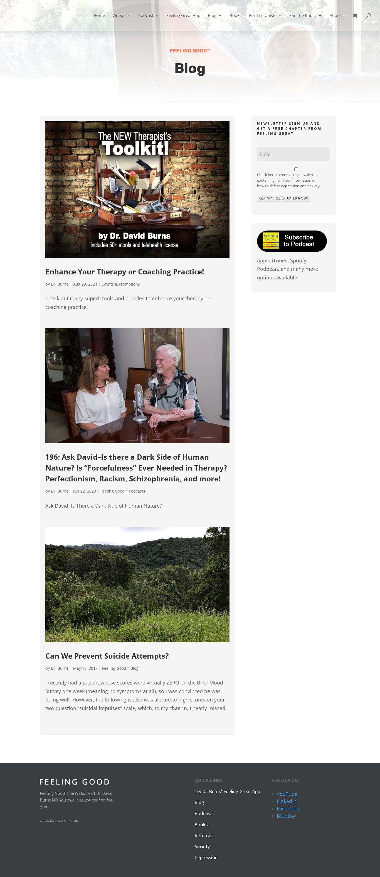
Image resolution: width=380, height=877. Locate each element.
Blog (212, 15)
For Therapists (262, 15)
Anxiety (202, 846)
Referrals (204, 835)
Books (235, 15)
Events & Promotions (121, 284)
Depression (206, 857)
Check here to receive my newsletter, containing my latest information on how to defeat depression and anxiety (288, 180)
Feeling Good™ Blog (120, 668)
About (335, 15)
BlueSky (286, 815)
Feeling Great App (183, 15)
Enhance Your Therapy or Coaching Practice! (124, 272)
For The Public (303, 15)
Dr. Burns (60, 284)
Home (99, 15)
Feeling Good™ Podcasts (122, 491)
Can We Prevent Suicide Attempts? (107, 656)
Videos (118, 15)
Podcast (145, 15)
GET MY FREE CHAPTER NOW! (283, 198)
